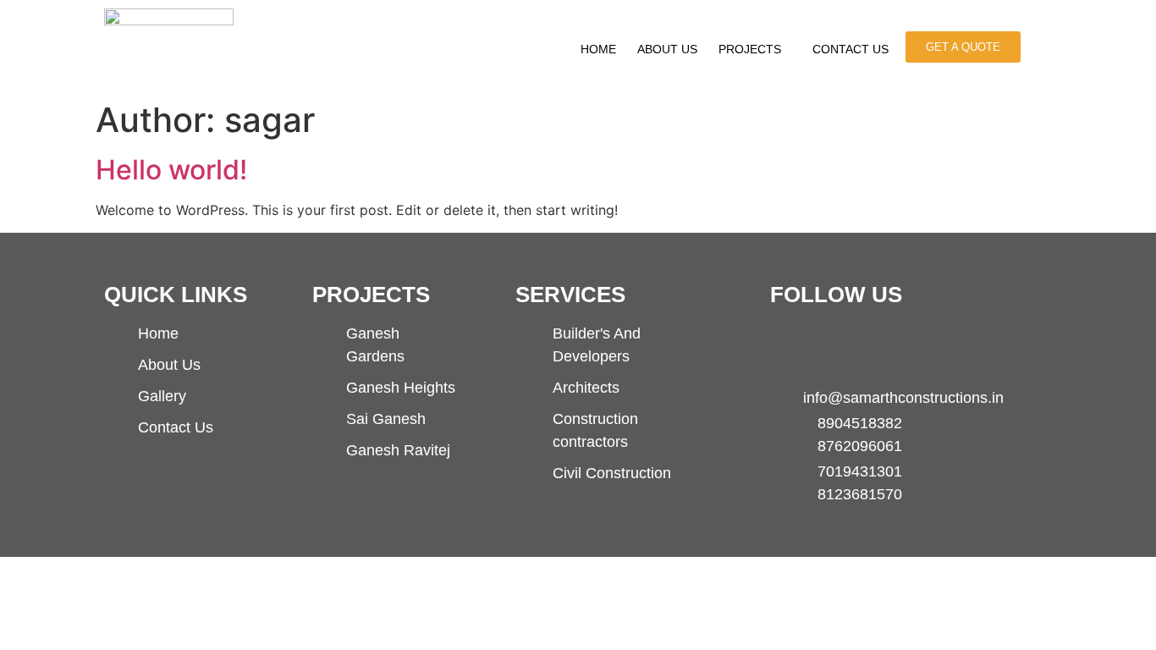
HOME (598, 49)
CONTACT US (850, 49)
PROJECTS (749, 49)
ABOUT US (667, 49)
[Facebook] (790, 343)
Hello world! (171, 169)
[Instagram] (849, 343)
